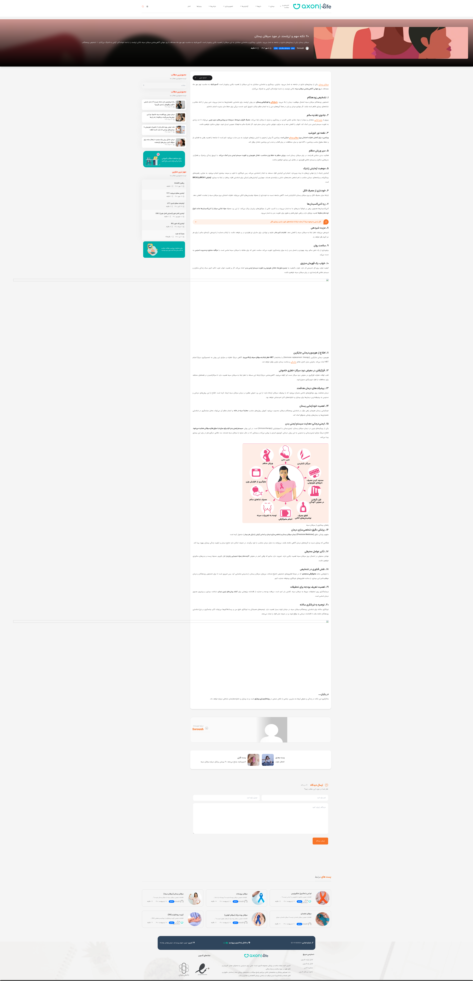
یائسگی (293, 362)
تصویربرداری (229, 6)
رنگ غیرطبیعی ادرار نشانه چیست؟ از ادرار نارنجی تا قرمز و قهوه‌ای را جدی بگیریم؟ (159, 103)
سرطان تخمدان (306, 913)
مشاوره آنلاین (308, 968)
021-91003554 (296, 943)
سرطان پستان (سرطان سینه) (173, 894)
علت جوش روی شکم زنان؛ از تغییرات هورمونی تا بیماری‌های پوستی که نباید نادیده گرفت (159, 128)
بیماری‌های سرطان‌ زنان (284, 48)
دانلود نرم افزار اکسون (306, 972)
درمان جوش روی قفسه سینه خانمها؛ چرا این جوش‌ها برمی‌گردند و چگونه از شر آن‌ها (161, 115)
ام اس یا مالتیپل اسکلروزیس (301, 893)
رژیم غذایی (318, 120)
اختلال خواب (279, 762)
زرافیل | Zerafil (179, 183)
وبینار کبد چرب (179, 234)
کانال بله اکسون (308, 964)
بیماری (272, 6)
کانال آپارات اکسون (307, 960)
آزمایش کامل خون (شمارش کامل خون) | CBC (170, 213)
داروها (259, 6)
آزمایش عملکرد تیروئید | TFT (175, 193)
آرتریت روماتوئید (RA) (176, 914)
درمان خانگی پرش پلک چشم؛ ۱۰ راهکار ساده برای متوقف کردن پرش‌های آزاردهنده (159, 141)
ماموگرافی (274, 102)
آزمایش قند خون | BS (177, 224)
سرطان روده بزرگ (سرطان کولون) (235, 915)
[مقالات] (143, 85)
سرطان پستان (324, 84)
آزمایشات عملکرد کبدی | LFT (175, 203)
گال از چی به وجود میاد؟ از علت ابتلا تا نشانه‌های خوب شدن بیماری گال (295, 222)
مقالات (276, 48)
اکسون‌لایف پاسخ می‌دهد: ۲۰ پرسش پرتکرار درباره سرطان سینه (223, 762)
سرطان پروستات (241, 894)
